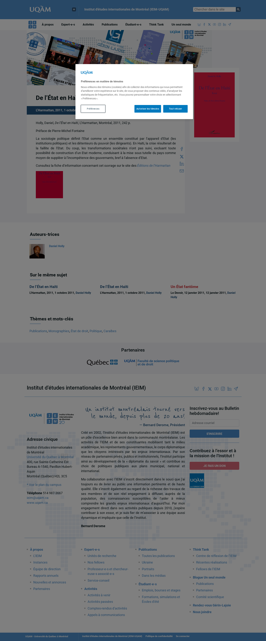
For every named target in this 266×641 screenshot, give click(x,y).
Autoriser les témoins (147, 109)
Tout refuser (175, 109)
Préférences (93, 109)
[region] (134, 91)
